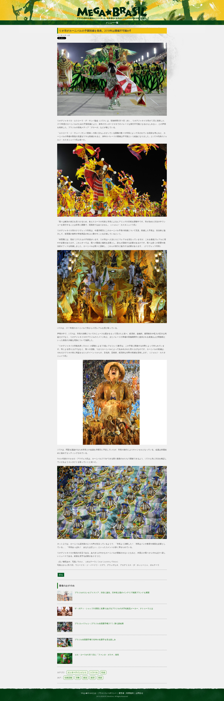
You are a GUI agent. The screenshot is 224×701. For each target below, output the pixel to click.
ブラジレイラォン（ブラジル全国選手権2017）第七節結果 (99, 623)
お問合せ (139, 693)
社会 (103, 672)
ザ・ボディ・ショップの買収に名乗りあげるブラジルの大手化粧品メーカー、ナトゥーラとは (114, 608)
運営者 (121, 693)
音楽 (100, 677)
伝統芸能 (68, 677)
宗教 (78, 677)
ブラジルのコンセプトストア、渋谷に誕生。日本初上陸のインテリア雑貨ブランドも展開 (112, 592)
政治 (85, 677)
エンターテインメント (77, 672)
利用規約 (130, 693)
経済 (92, 677)
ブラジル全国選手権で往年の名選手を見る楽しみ (95, 639)
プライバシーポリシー (107, 693)
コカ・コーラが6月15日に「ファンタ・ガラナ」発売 (97, 654)
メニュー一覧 (112, 22)
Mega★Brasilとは (88, 693)
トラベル (94, 672)
